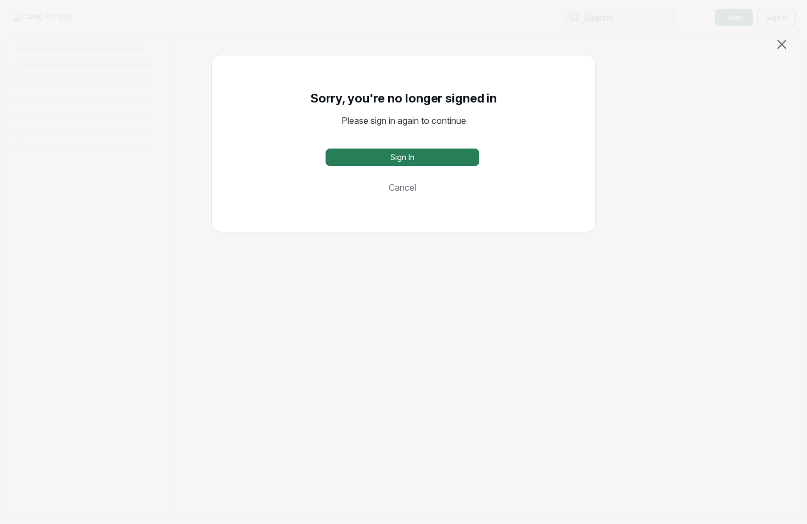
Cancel (402, 187)
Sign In (402, 157)
